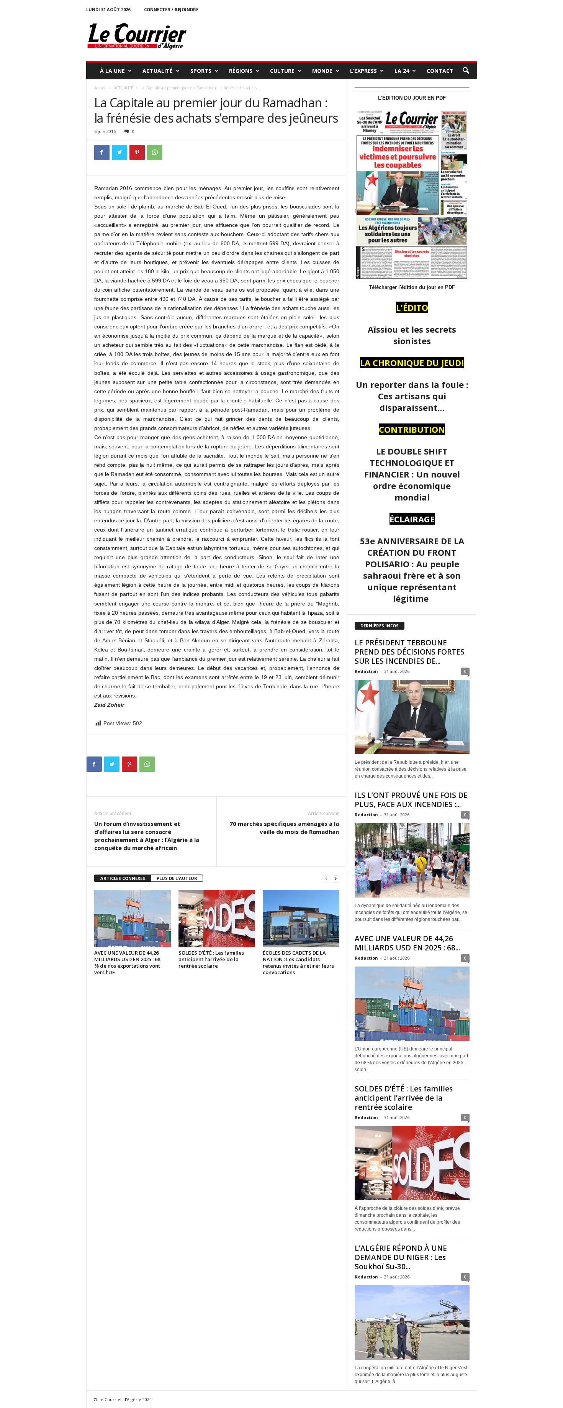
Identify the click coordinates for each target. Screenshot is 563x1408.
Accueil (100, 87)
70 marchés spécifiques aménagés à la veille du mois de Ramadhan (284, 827)
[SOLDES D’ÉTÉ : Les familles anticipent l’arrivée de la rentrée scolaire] (216, 918)
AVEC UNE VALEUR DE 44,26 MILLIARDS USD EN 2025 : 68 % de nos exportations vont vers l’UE (127, 962)
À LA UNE (112, 70)
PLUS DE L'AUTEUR (177, 878)
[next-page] (335, 879)
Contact (440, 70)
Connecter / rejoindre (171, 9)
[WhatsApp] (154, 152)
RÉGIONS (240, 70)
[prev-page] (326, 879)
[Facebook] (102, 152)
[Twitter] (119, 152)
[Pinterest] (137, 152)
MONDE (322, 70)
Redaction (366, 671)
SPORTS (200, 70)
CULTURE (282, 70)
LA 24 (401, 70)
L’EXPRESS (363, 70)
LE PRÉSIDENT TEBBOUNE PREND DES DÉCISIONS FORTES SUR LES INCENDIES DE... (410, 652)
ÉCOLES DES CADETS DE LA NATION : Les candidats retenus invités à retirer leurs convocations (298, 962)
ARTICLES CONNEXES (122, 878)
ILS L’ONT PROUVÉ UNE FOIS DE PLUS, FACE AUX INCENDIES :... (411, 799)
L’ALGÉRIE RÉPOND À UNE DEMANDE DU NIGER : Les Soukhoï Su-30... (401, 1257)
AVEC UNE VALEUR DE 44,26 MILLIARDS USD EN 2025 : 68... (407, 943)
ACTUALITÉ (157, 70)
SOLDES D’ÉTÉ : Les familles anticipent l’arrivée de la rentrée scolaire (211, 959)
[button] (465, 70)
